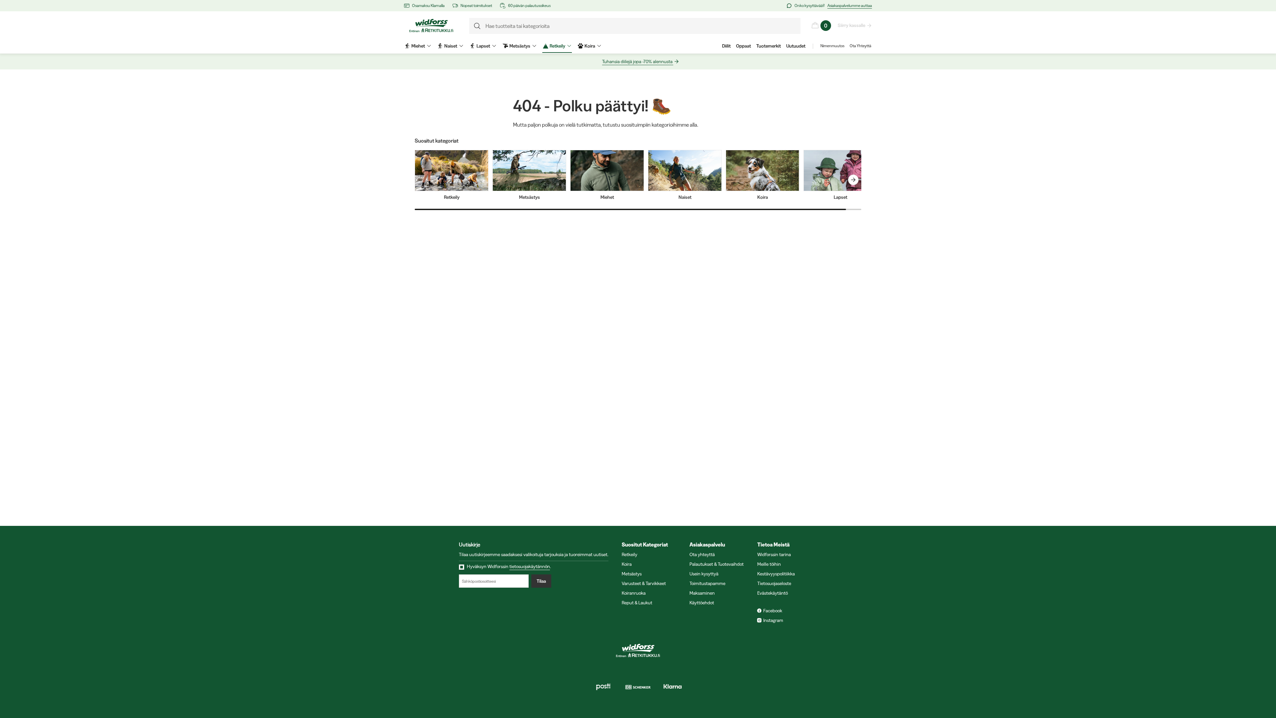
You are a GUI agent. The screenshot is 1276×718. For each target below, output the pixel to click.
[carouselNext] (853, 180)
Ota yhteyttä (702, 554)
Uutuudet (795, 46)
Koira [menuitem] (590, 46)
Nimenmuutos (832, 45)
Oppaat (743, 46)
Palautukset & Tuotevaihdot (717, 564)
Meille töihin (769, 564)
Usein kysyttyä (704, 574)
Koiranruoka (634, 593)
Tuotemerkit (768, 46)
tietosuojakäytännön (529, 566)
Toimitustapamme (707, 583)
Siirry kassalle (851, 25)
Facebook (772, 611)
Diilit (726, 46)
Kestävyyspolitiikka (776, 574)
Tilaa (541, 581)
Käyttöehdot (702, 603)
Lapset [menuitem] (483, 46)
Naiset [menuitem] (450, 46)
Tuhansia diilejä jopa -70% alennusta (637, 61)
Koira (627, 564)
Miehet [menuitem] (418, 46)
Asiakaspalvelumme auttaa (849, 5)
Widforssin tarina (774, 554)
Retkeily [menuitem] (557, 46)
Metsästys (632, 574)
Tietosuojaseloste (774, 583)
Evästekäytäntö (772, 593)
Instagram (773, 620)
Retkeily (629, 554)
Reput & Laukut (637, 603)
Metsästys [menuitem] (519, 46)
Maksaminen (702, 593)
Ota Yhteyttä (860, 45)
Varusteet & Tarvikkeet (644, 583)
